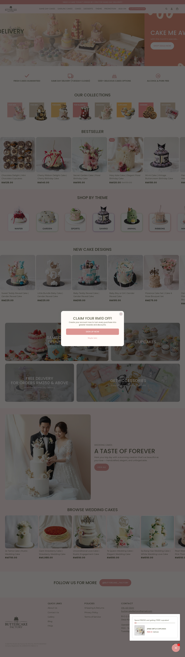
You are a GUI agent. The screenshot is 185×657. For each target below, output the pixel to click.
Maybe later (92, 338)
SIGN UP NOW (92, 331)
